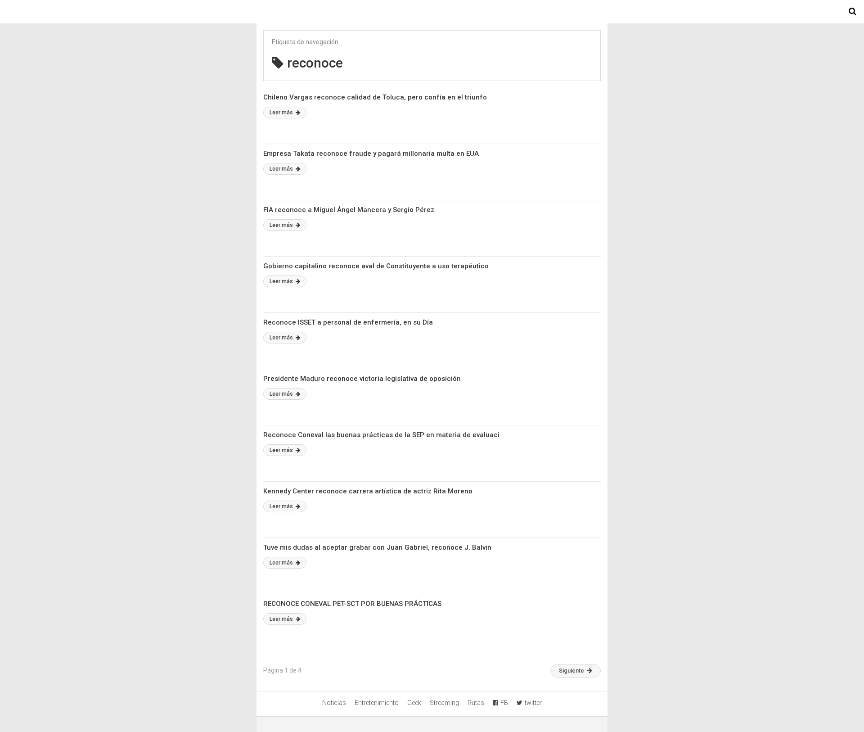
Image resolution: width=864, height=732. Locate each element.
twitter (533, 702)
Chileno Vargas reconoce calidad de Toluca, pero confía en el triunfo (375, 97)
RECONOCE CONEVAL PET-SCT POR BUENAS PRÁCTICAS (352, 604)
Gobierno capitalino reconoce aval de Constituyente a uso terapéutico (376, 266)
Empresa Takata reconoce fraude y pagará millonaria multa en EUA (371, 153)
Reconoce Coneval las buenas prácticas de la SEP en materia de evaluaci (381, 435)
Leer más (282, 112)
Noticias (334, 702)
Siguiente (571, 670)
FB (504, 702)
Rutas (476, 702)
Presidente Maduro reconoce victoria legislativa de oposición (362, 379)
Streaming (444, 702)
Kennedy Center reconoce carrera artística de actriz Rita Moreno (367, 491)
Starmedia (432, 11)
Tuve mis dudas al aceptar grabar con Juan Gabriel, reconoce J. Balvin (377, 547)
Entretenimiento (377, 702)
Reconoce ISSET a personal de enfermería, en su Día (348, 322)
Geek (414, 702)
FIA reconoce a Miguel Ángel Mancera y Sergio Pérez (348, 210)
